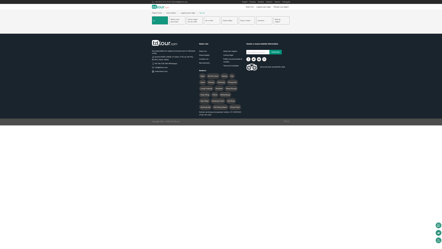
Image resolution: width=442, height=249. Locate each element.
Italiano (277, 2)
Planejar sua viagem (281, 7)
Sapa (202, 76)
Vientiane (219, 88)
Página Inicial (157, 13)
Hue (232, 76)
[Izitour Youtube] (259, 59)
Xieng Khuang (231, 88)
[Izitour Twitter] (254, 59)
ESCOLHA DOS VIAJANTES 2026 (271, 67)
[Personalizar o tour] (438, 240)
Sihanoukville (205, 107)
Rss (285, 121)
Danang (211, 82)
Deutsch (269, 2)
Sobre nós (250, 7)
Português (286, 2)
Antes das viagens (230, 51)
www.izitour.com (161, 71)
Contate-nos (203, 59)
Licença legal (228, 55)
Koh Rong (231, 101)
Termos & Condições (231, 66)
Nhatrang (221, 82)
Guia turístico (171, 13)
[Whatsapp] (438, 225)
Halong (224, 76)
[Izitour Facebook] (248, 59)
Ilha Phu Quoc (213, 76)
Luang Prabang (206, 88)
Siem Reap (205, 101)
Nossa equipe (204, 55)
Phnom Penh (235, 107)
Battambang (225, 95)
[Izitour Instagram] (264, 59)
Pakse (214, 95)
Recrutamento (204, 63)
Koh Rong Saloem (220, 107)
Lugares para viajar (263, 7)
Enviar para (275, 52)
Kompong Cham (218, 101)
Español (260, 2)
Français (252, 2)
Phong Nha (232, 82)
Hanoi (203, 82)
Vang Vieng (205, 95)
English (244, 2)
